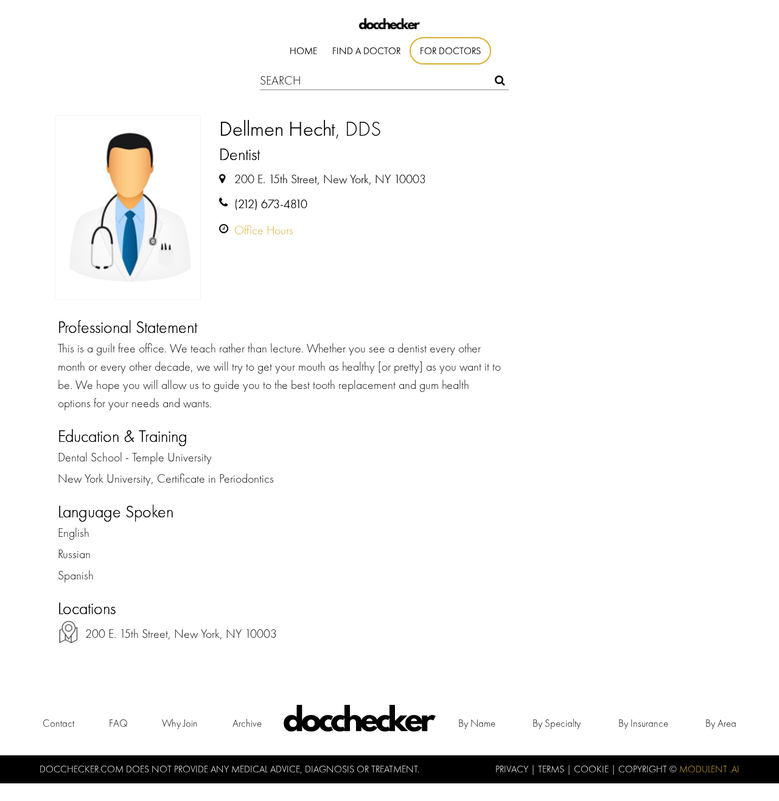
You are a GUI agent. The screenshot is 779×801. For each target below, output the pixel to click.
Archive (247, 723)
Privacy (513, 769)
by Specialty (557, 723)
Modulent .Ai (709, 769)
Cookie (592, 769)
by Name (476, 723)
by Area (720, 723)
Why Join (180, 723)
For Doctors (450, 50)
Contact (58, 723)
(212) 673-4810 (270, 204)
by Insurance (643, 723)
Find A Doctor (366, 50)
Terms (552, 769)
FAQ (118, 723)
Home (303, 50)
